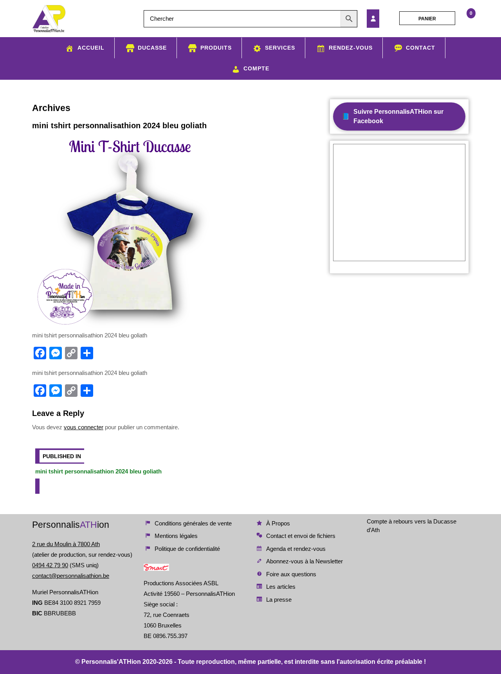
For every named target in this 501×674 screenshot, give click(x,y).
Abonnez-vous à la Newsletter (304, 561)
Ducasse (152, 48)
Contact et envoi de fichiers (300, 535)
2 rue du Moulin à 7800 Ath (66, 544)
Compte (256, 68)
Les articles (281, 586)
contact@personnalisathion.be (70, 575)
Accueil (91, 48)
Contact (420, 48)
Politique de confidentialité (187, 548)
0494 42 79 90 (50, 565)
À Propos (278, 523)
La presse (279, 599)
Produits (216, 48)
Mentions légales (176, 535)
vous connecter (83, 427)
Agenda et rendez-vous (296, 548)
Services (280, 48)
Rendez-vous (351, 48)
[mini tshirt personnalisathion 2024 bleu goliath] (381, 18)
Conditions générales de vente (193, 523)
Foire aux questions (291, 574)
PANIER (427, 19)
